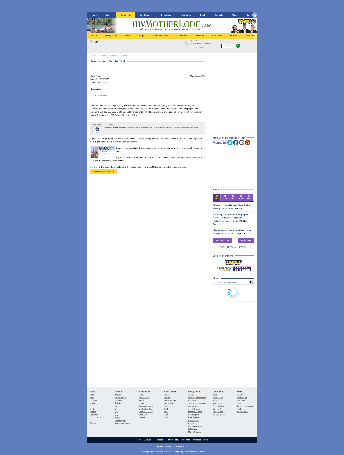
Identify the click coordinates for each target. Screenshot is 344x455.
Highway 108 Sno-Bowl (223, 208)
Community (125, 15)
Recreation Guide (146, 412)
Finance (191, 423)
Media (235, 15)
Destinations (181, 36)
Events (94, 36)
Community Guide (160, 36)
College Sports (120, 421)
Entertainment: (171, 391)
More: (240, 391)
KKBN (166, 415)
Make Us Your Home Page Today (229, 138)
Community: (144, 391)
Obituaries (94, 415)
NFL (116, 406)
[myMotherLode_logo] (172, 25)
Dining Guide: (194, 391)
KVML (166, 409)
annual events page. (180, 167)
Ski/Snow (118, 400)
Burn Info (207, 44)
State (92, 398)
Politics (93, 412)
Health (203, 15)
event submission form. (126, 142)
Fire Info (234, 36)
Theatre (167, 398)
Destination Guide (146, 409)
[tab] (217, 197)
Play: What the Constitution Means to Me (232, 230)
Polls (166, 417)
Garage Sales (218, 412)
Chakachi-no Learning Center (226, 221)
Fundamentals (193, 421)
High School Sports (122, 423)
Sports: (118, 403)
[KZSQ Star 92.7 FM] (223, 268)
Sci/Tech (93, 420)
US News (93, 400)
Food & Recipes (170, 400)
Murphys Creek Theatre (223, 233)
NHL (116, 415)
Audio (239, 395)
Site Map (186, 440)
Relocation (192, 429)
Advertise (197, 440)
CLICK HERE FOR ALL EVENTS (233, 247)
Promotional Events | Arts (102, 124)
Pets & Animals (219, 415)
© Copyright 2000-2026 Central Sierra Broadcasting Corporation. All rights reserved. (172, 452)
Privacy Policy (173, 440)
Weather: (119, 391)
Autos (215, 400)
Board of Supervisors (245, 406)
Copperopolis (193, 415)
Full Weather (196, 44)
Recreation (217, 36)
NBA (116, 412)
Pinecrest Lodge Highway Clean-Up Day (232, 205)
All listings (192, 395)
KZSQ (166, 412)
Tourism (93, 423)
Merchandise (218, 398)
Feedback (160, 440)
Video (239, 403)
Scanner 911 (242, 398)
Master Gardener (194, 432)
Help (206, 440)
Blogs (141, 36)
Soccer (117, 418)
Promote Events (219, 406)
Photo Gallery (242, 412)
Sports (108, 15)
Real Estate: (193, 417)
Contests (219, 15)
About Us (148, 440)
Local (92, 395)
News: (93, 391)
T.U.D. (239, 409)
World (92, 403)
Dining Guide (167, 15)
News (94, 15)
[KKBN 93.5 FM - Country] (242, 268)
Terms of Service (163, 446)
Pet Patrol (250, 36)
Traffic (92, 409)
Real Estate (186, 15)
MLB (116, 409)
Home (138, 440)
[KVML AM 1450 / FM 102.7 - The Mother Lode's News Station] (234, 262)
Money (92, 406)
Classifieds (251, 15)
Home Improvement (196, 426)
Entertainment (146, 15)
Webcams (200, 36)
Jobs (215, 395)
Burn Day (118, 395)
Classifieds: (218, 391)
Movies (166, 395)
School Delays (95, 417)
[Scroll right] (255, 15)
